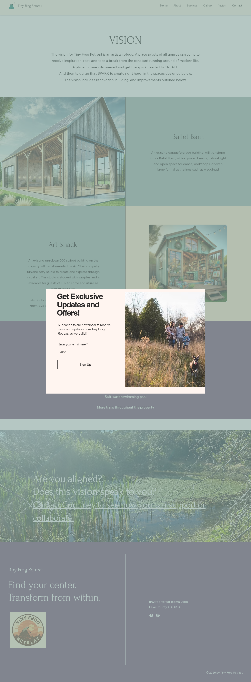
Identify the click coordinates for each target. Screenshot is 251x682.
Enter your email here (72, 344)
